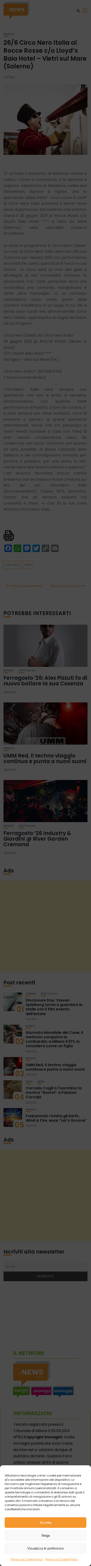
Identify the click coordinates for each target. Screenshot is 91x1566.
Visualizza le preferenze (45, 1548)
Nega (46, 1535)
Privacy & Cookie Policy (27, 1559)
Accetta (45, 1523)
